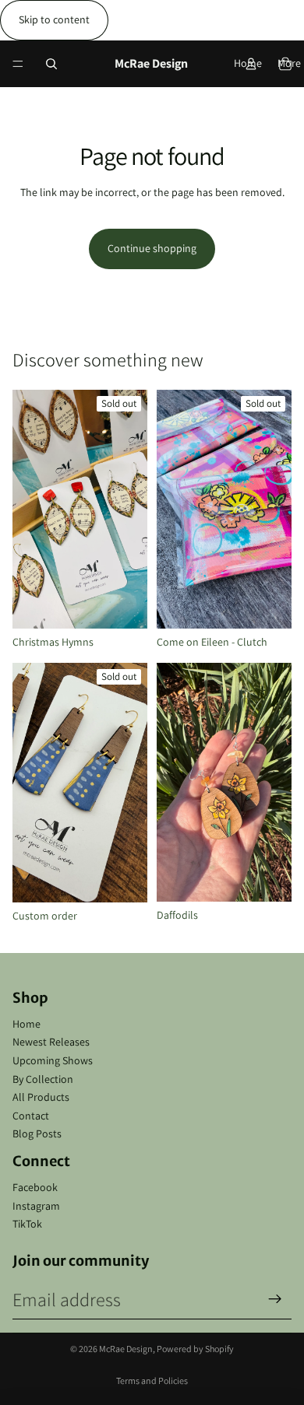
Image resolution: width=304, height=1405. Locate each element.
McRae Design (126, 1348)
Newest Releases (51, 1042)
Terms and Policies (152, 1380)
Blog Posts (37, 1133)
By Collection (42, 1079)
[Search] (51, 64)
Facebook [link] (35, 1187)
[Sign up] (275, 1299)
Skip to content (54, 19)
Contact (30, 1116)
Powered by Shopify (195, 1348)
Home (26, 1024)
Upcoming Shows (52, 1060)
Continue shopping (152, 248)
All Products (40, 1097)
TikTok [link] (27, 1224)
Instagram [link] (36, 1206)
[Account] (251, 64)
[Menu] (18, 64)
